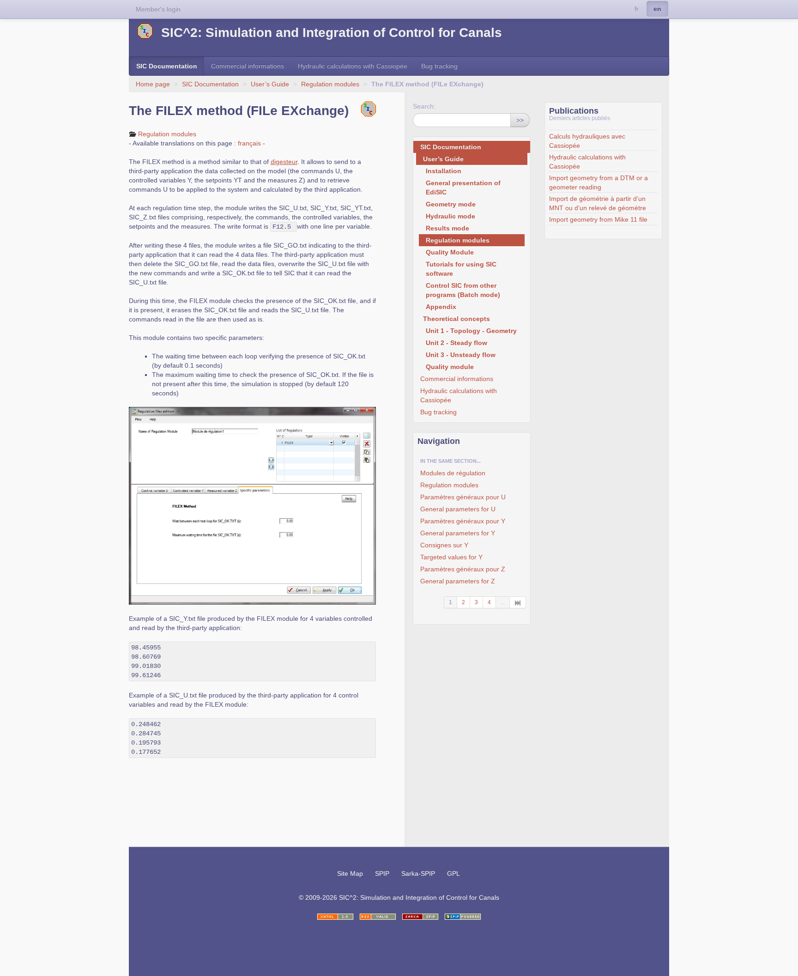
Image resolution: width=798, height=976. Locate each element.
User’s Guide (270, 84)
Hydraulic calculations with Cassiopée (352, 66)
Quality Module (450, 252)
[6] (518, 602)
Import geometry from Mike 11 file (598, 219)
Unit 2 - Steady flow (456, 342)
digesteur (284, 161)
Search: (424, 106)
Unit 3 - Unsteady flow (461, 354)
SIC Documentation (166, 66)
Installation (443, 171)
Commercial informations (247, 66)
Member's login (158, 9)
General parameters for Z (457, 581)
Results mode (447, 228)
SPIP (382, 873)
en (657, 8)
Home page (153, 84)
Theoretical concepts (456, 318)
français (249, 143)
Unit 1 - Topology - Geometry (471, 330)
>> (520, 120)
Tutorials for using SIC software (461, 269)
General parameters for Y (457, 533)
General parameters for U (458, 509)
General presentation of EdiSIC (463, 187)
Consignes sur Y (444, 545)
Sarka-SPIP (418, 873)
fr (637, 8)
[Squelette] (420, 916)
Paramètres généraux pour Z (462, 569)
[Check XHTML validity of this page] (335, 916)
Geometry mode (451, 204)
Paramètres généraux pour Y (462, 521)
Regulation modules (331, 84)
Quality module (450, 366)
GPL (453, 873)
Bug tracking (439, 66)
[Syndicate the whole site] (377, 916)
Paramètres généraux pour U (463, 497)
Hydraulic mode (450, 216)
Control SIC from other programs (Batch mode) (463, 290)
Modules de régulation (452, 473)
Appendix (441, 306)
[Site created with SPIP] (462, 916)
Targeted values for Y (451, 557)
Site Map (350, 873)
